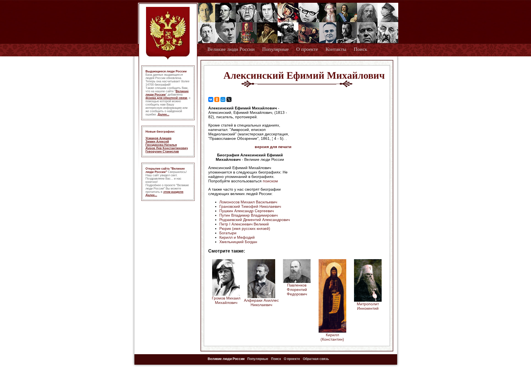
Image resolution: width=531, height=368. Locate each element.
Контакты (336, 49)
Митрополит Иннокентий (368, 306)
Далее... (163, 114)
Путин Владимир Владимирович (248, 215)
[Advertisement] (338, 141)
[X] (229, 99)
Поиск (360, 49)
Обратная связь (316, 359)
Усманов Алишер (158, 138)
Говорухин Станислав (162, 151)
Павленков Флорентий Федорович (297, 289)
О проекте (307, 49)
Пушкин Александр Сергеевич (246, 211)
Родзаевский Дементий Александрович (254, 219)
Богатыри (227, 233)
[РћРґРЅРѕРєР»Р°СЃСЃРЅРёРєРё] (216, 99)
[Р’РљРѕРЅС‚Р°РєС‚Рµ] (210, 99)
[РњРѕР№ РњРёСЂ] (222, 99)
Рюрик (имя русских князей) (244, 228)
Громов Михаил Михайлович (226, 300)
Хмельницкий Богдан (238, 242)
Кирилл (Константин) (332, 337)
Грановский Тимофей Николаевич (250, 206)
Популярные (275, 49)
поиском (270, 181)
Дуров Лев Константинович (166, 148)
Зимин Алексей (157, 141)
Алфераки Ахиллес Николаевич (261, 302)
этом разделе (173, 191)
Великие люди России (231, 49)
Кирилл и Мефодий (237, 237)
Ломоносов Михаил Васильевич (248, 202)
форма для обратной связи (166, 97)
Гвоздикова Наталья (161, 144)
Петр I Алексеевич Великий (244, 224)
